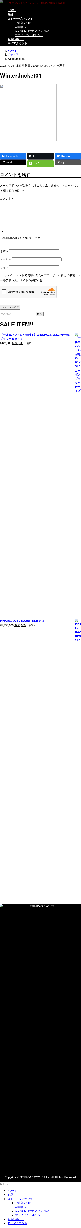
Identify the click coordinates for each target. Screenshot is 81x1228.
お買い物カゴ (16, 1219)
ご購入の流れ (23, 23)
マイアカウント (17, 1223)
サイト (4, 267)
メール (5, 259)
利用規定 (20, 27)
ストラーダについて (20, 1199)
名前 (4, 251)
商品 (10, 1195)
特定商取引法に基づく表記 (32, 31)
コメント (7, 198)
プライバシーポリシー (29, 35)
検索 (39, 313)
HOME (12, 1191)
